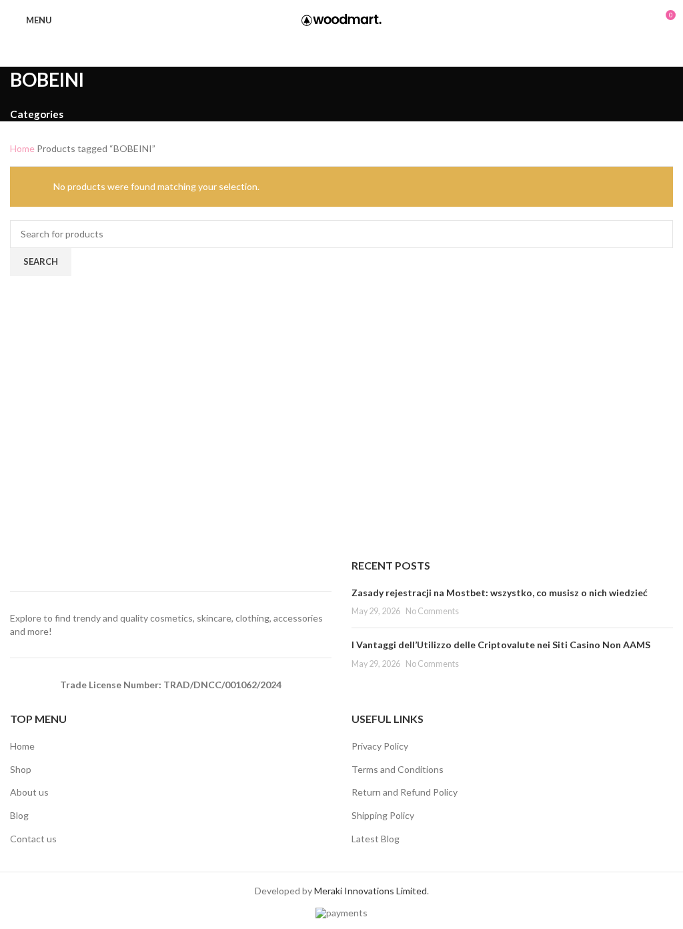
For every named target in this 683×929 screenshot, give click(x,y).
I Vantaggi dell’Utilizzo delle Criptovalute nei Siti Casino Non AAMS (501, 644)
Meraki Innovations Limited (370, 890)
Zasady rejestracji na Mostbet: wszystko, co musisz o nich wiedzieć (500, 592)
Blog (19, 815)
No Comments (432, 611)
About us (29, 792)
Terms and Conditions (398, 769)
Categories (36, 114)
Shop (20, 769)
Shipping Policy (383, 815)
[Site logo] (341, 19)
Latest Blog (376, 838)
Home (23, 148)
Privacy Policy (380, 746)
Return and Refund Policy (405, 792)
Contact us (33, 838)
